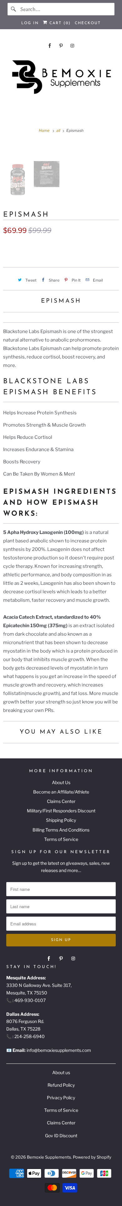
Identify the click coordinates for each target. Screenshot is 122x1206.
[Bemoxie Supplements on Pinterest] (61, 46)
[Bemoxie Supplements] (61, 77)
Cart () (59, 23)
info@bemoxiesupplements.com (59, 1050)
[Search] (14, 9)
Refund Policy (61, 1085)
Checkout (88, 23)
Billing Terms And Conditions (61, 829)
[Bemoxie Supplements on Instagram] (72, 46)
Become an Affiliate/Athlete (61, 791)
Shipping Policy (61, 820)
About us (61, 1072)
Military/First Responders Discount (61, 810)
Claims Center (61, 801)
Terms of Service (61, 839)
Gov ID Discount (61, 1135)
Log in (30, 23)
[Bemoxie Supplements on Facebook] (50, 46)
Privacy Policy (61, 1097)
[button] (61, 246)
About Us (61, 782)
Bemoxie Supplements (49, 1157)
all (58, 130)
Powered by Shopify (92, 1157)
